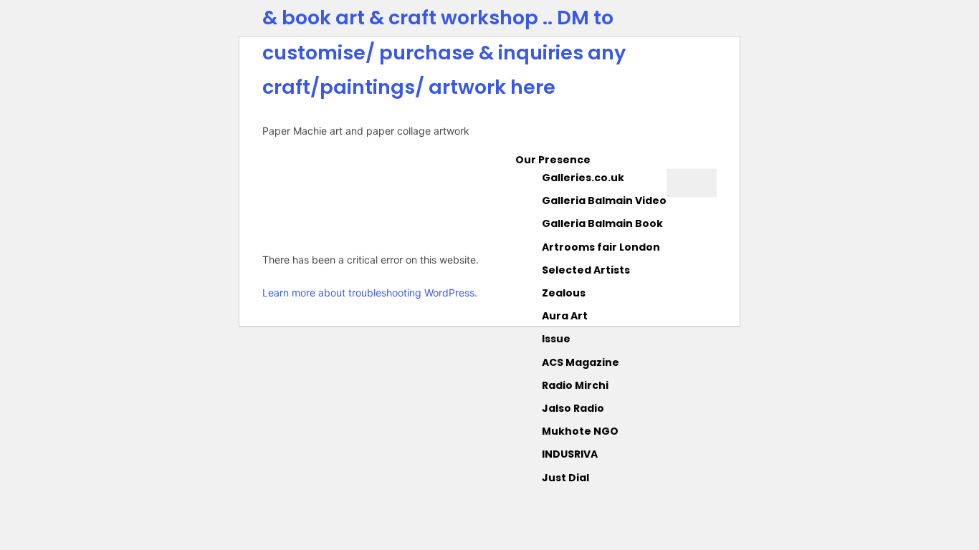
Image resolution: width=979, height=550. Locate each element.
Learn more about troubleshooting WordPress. (369, 292)
